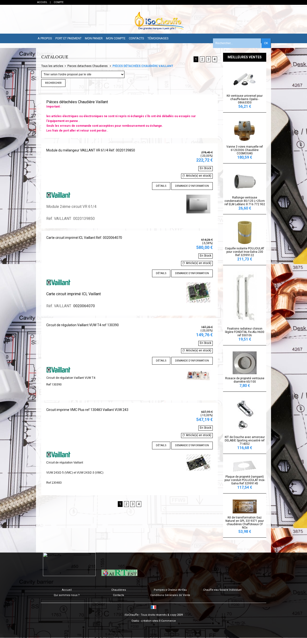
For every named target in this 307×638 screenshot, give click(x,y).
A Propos (45, 38)
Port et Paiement (68, 38)
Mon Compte (115, 38)
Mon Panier (94, 38)
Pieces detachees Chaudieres (87, 66)
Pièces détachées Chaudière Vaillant (142, 66)
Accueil (67, 589)
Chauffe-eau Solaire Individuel (222, 589)
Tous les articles (52, 66)
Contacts (136, 38)
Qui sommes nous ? (67, 595)
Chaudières (118, 589)
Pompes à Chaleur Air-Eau (170, 589)
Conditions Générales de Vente (170, 595)
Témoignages (158, 38)
